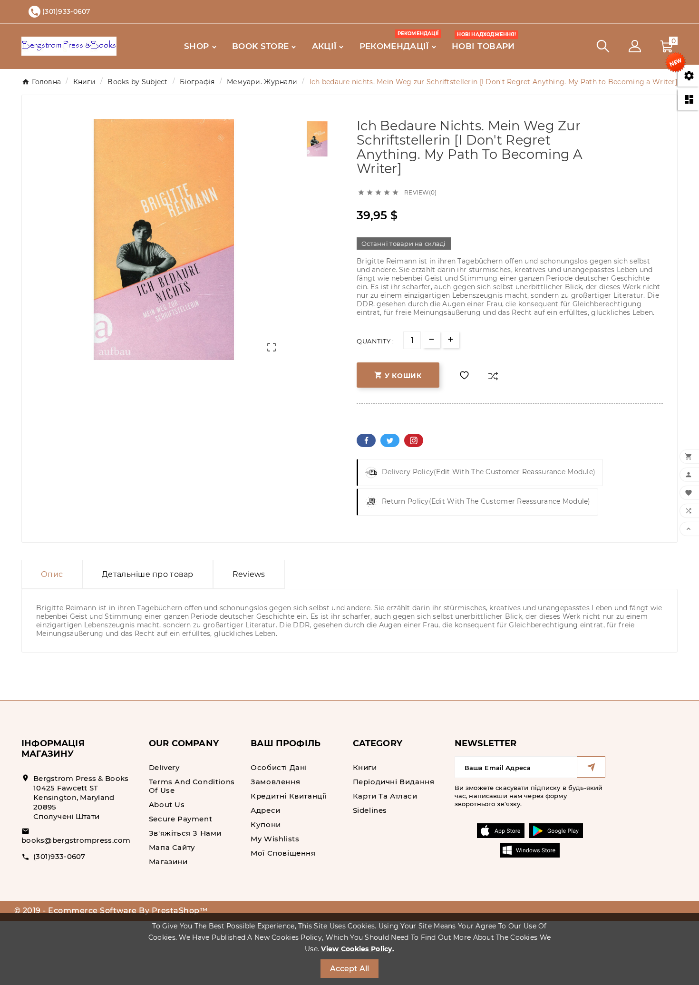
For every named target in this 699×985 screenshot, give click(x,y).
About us (167, 804)
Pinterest (413, 440)
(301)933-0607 (59, 856)
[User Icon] (635, 46)
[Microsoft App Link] (530, 849)
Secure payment (180, 818)
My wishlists (275, 838)
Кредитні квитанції (289, 795)
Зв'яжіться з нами (185, 833)
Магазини (168, 861)
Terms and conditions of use (192, 786)
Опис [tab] (52, 574)
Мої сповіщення (283, 853)
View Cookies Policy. (357, 949)
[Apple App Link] (500, 830)
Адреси (266, 810)
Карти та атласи (385, 795)
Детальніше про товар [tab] (148, 574)
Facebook (366, 440)
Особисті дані (279, 767)
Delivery (164, 767)
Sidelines (370, 810)
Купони (266, 824)
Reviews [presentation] (249, 574)
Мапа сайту (172, 847)
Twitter (389, 440)
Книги (365, 767)
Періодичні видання (394, 781)
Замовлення (275, 781)
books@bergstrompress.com (76, 840)
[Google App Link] (556, 830)
